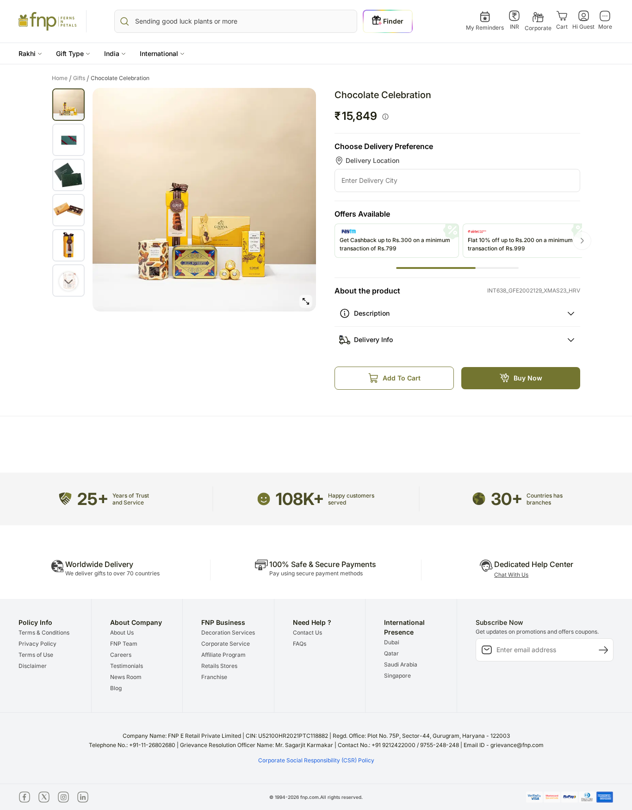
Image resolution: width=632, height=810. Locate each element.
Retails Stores (219, 665)
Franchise (214, 676)
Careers (120, 654)
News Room (126, 676)
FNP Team (123, 643)
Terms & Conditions (44, 632)
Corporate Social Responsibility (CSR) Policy (316, 760)
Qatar (391, 653)
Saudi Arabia (400, 664)
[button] (30, 53)
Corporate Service (225, 643)
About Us (122, 632)
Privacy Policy (37, 643)
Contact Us (307, 632)
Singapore (397, 675)
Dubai (391, 642)
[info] (385, 116)
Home (62, 78)
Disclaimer (33, 665)
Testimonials (126, 665)
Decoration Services (228, 632)
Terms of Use (36, 654)
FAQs (299, 643)
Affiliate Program (223, 654)
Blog (116, 688)
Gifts (81, 78)
